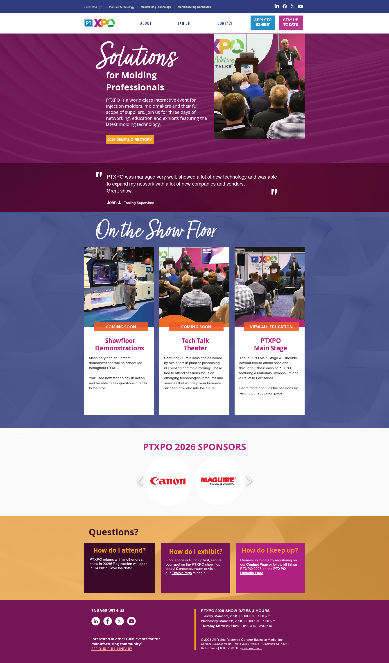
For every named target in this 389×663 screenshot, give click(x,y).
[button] (146, 23)
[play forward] (249, 480)
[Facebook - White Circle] (107, 621)
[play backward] (140, 480)
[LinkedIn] (95, 621)
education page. (270, 393)
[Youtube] (131, 621)
